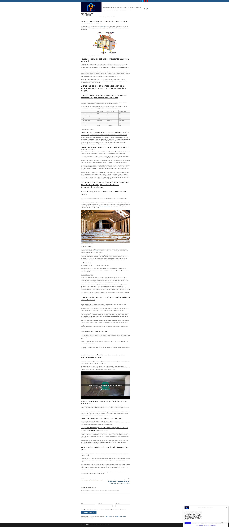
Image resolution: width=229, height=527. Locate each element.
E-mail (100, 503)
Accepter (187, 522)
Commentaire (84, 493)
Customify (107, 524)
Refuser (194, 522)
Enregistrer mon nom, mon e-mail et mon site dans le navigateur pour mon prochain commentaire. (104, 509)
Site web (117, 503)
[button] (226, 508)
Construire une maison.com (87, 14)
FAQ (92, 23)
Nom (82, 503)
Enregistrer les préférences (219, 522)
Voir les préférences (203, 522)
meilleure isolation (105, 26)
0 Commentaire (98, 23)
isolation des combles (104, 205)
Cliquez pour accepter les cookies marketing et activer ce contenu (105, 385)
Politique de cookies (199, 525)
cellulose (97, 250)
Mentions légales (206, 525)
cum (82, 23)
